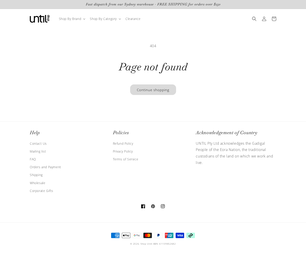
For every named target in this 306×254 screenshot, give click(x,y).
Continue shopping (153, 90)
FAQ (33, 159)
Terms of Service (125, 159)
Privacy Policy (123, 151)
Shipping (36, 175)
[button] (71, 19)
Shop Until (146, 243)
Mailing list (38, 151)
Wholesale (37, 183)
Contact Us (38, 143)
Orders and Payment (45, 167)
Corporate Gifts (41, 191)
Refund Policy (123, 143)
